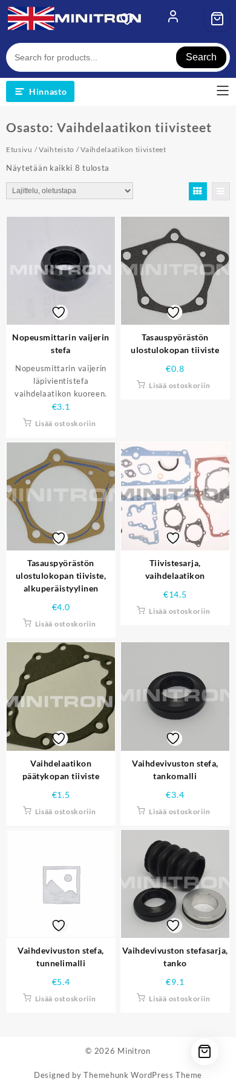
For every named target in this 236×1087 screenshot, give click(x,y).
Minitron (134, 1051)
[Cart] (217, 18)
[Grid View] (198, 191)
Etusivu (19, 149)
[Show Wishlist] (131, 18)
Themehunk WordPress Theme (143, 1075)
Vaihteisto (56, 149)
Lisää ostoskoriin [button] (65, 423)
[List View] (221, 191)
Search (201, 57)
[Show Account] (173, 18)
